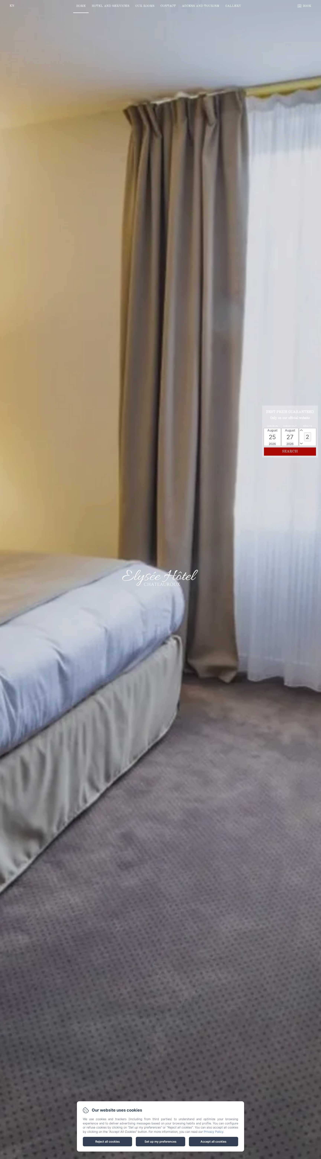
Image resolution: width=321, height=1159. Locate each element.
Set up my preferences (160, 1141)
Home (81, 6)
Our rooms (144, 6)
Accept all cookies (213, 1141)
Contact (168, 6)
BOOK (307, 6)
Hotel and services (110, 6)
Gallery (233, 6)
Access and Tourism (200, 6)
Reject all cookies (107, 1141)
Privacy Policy (213, 1132)
